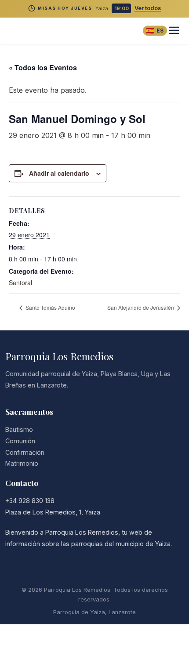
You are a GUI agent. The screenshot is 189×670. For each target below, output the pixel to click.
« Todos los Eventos (43, 67)
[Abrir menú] (174, 31)
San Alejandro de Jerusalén (141, 307)
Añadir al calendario (59, 173)
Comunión (20, 441)
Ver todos (147, 8)
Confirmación (24, 452)
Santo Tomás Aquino (49, 307)
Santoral (20, 282)
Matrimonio (21, 463)
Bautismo (19, 429)
